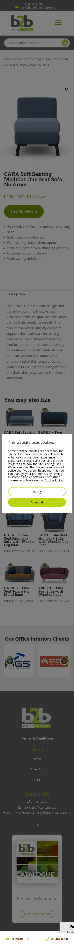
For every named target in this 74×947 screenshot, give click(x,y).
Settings (37, 492)
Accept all (37, 502)
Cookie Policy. (54, 480)
